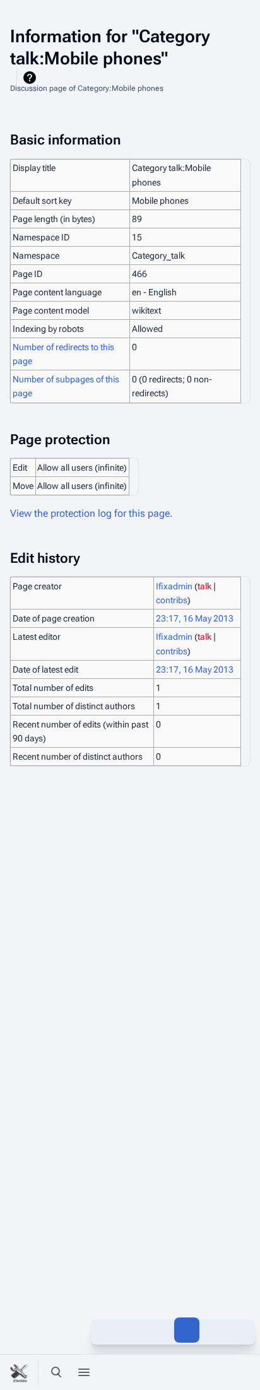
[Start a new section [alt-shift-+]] (131, 1330)
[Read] (103, 1330)
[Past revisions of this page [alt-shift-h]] (159, 1330)
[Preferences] (214, 1372)
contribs (171, 600)
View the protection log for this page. (91, 513)
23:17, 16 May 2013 (194, 618)
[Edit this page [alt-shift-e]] (186, 1330)
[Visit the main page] (20, 1372)
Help (31, 77)
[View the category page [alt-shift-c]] (214, 1330)
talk (204, 586)
